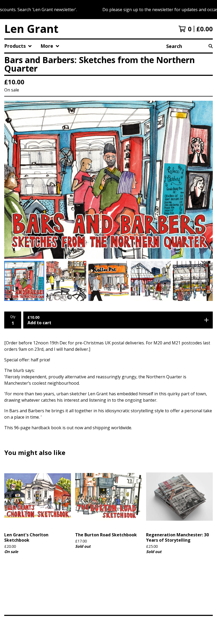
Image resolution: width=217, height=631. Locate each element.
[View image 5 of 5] (193, 281)
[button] (108, 9)
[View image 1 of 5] (24, 281)
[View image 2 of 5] (66, 281)
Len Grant (31, 28)
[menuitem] (18, 46)
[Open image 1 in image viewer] (108, 179)
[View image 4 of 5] (151, 281)
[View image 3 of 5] (108, 281)
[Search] (210, 46)
